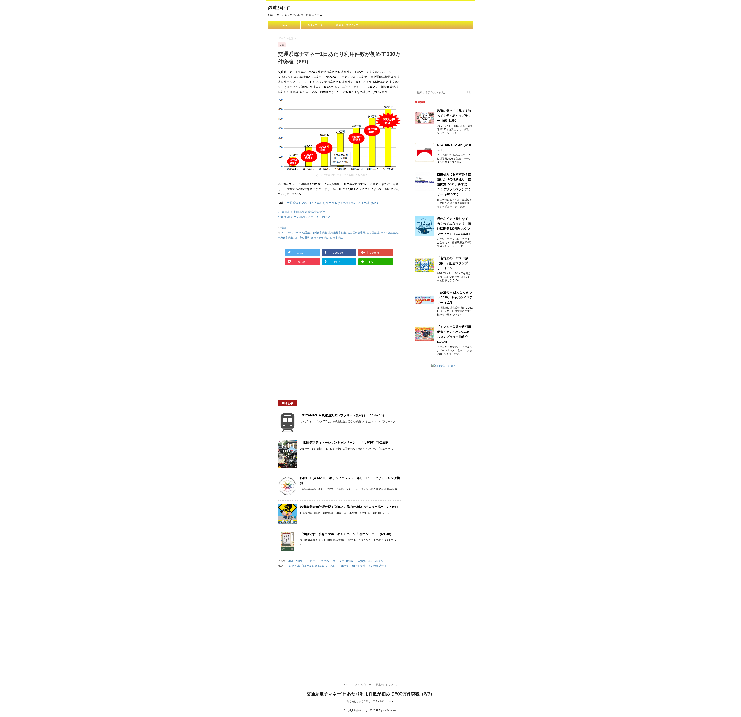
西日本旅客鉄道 (320, 237)
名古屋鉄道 (373, 232)
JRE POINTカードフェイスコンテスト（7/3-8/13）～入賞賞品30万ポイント (337, 561)
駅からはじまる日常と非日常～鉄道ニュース (370, 701)
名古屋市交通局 (356, 232)
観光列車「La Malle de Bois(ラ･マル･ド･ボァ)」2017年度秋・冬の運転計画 (337, 565)
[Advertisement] (339, 305)
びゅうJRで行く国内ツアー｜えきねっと (304, 216)
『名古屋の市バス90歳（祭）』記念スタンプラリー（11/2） (454, 263)
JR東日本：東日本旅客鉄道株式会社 (301, 211)
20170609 (286, 232)
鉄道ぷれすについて (347, 25)
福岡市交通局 (302, 237)
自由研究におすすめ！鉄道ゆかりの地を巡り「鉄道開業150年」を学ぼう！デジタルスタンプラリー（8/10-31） (454, 184)
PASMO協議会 (302, 232)
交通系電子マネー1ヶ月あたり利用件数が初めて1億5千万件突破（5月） (333, 203)
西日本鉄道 (336, 237)
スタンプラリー (316, 25)
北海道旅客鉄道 (337, 232)
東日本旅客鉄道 (389, 232)
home (285, 25)
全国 (283, 227)
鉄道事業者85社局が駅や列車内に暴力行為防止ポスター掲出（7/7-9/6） (349, 506)
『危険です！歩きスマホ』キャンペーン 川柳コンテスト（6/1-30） (346, 534)
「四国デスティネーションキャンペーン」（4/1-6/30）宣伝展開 (344, 442)
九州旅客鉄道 (319, 232)
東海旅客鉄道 (285, 237)
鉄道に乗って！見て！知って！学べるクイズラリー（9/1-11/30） (454, 115)
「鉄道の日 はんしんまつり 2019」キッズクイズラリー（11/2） (455, 297)
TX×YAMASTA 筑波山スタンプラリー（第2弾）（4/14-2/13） (343, 415)
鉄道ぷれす (279, 7)
